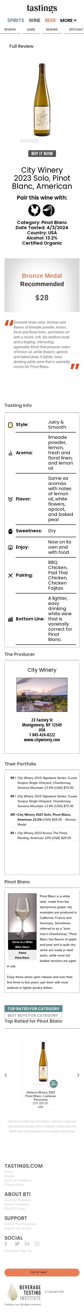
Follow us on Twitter (20, 1244)
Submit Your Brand (17, 1228)
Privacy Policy (14, 1184)
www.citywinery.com (42, 740)
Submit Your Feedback (20, 1224)
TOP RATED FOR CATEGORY (33, 1008)
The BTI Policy (14, 1208)
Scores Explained (16, 1204)
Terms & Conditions (18, 1180)
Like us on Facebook (9, 1244)
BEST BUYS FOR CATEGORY (33, 1015)
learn (31, 29)
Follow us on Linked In (30, 1244)
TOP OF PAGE (38, 1272)
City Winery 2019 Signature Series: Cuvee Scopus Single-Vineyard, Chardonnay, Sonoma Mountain (47, 782)
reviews (10, 29)
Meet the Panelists (17, 1200)
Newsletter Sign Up (18, 1251)
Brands (9, 1176)
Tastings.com (11, 1304)
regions (52, 29)
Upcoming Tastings (40, 1244)
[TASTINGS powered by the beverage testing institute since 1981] (42, 8)
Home (8, 1172)
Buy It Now (42, 153)
